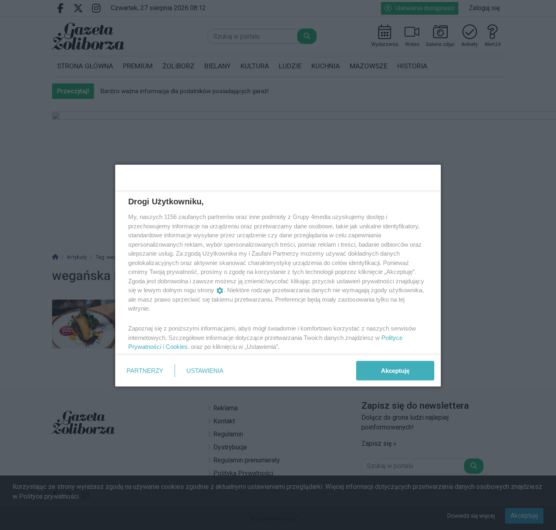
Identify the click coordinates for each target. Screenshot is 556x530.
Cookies (177, 346)
